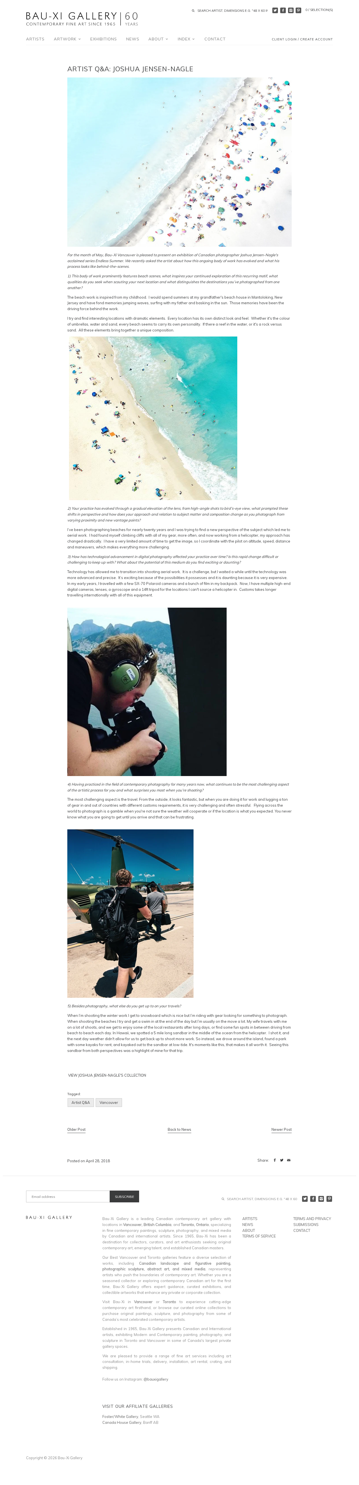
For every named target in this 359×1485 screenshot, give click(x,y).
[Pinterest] (298, 10)
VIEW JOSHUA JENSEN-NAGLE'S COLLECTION (106, 1075)
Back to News (179, 1129)
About (156, 39)
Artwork (66, 39)
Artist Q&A (81, 1102)
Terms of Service (259, 1236)
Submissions (306, 1224)
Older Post (76, 1129)
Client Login (284, 40)
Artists (35, 39)
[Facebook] (283, 10)
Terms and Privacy (312, 1218)
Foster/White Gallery (120, 1416)
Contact (215, 39)
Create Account (316, 40)
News (132, 39)
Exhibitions (103, 39)
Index (185, 39)
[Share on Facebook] (274, 1160)
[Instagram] (291, 10)
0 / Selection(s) (319, 10)
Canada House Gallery (121, 1422)
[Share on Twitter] (281, 1160)
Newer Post (281, 1129)
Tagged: (74, 1094)
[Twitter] (275, 10)
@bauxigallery (156, 1379)
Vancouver (109, 1102)
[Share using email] (288, 1160)
